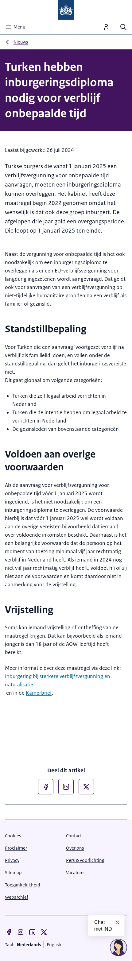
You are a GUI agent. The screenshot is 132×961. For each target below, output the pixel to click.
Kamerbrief (39, 692)
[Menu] (106, 27)
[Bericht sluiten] (117, 922)
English (54, 944)
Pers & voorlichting (85, 860)
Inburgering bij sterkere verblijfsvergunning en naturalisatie (57, 680)
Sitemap (13, 872)
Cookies (13, 836)
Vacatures (75, 872)
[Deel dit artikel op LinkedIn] (66, 786)
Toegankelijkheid (22, 885)
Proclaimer (16, 848)
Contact (74, 836)
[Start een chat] (118, 947)
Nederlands (29, 944)
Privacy (12, 860)
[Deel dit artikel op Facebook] (45, 786)
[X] (44, 932)
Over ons (75, 848)
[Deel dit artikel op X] (86, 786)
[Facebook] (9, 932)
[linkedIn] (32, 932)
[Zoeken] (123, 27)
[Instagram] (21, 932)
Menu (19, 27)
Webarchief (16, 897)
